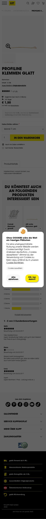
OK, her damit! (32, 278)
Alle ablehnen (13, 278)
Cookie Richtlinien (15, 263)
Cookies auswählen (15, 268)
